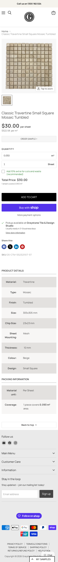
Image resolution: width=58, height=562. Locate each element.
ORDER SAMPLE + (29, 138)
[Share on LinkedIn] (16, 246)
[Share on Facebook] (4, 246)
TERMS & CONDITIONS (36, 543)
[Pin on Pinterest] (22, 246)
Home (5, 31)
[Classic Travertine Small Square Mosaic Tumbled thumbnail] (7, 100)
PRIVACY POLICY (15, 543)
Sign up (46, 494)
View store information (15, 233)
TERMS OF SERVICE (17, 547)
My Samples (43, 559)
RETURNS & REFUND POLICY (21, 550)
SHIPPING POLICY (38, 547)
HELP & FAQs (44, 550)
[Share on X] (10, 246)
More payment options (29, 215)
